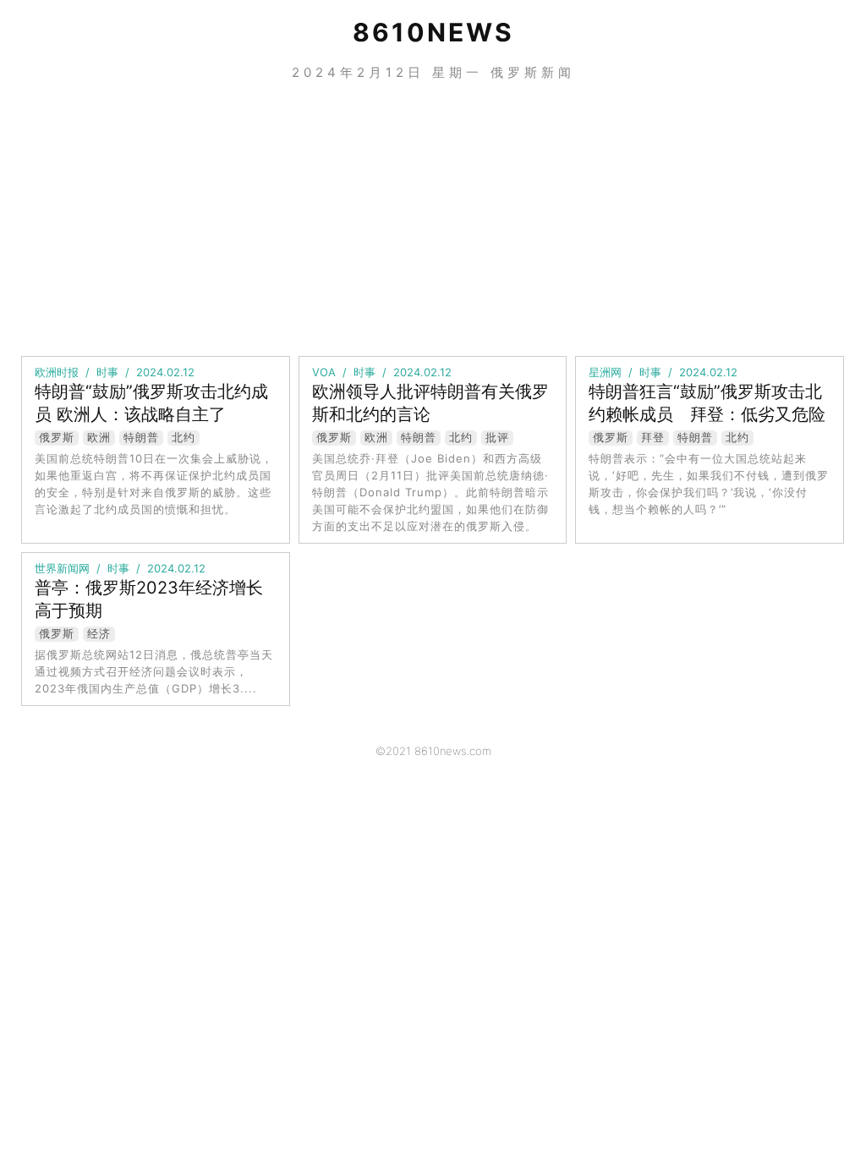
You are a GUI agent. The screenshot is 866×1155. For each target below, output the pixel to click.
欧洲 (99, 437)
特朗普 (141, 437)
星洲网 (605, 372)
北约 (183, 437)
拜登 (653, 437)
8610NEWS (433, 32)
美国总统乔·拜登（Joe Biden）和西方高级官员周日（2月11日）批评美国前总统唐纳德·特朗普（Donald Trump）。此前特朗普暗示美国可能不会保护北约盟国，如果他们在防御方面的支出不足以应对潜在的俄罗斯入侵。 (430, 492)
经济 (99, 633)
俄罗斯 (56, 437)
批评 (497, 437)
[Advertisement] (433, 216)
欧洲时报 (57, 372)
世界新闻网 (62, 568)
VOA (324, 372)
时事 (107, 372)
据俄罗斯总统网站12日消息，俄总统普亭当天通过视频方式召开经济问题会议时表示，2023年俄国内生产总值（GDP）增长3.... (154, 671)
